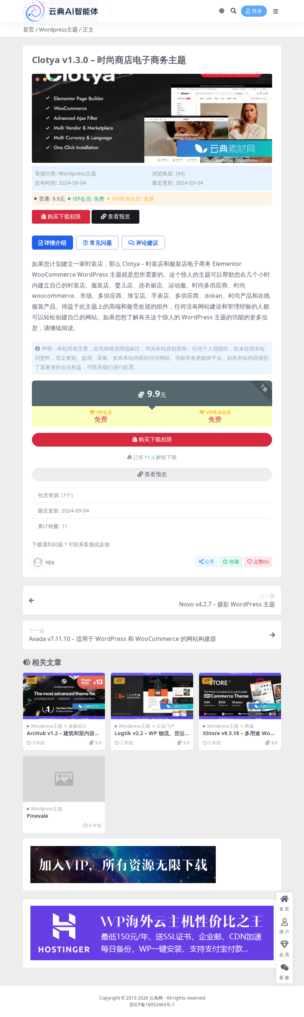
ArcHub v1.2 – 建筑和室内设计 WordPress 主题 (63, 736)
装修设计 (77, 726)
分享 (209, 562)
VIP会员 (104, 412)
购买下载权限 (64, 217)
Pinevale (37, 815)
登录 (257, 11)
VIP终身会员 (218, 412)
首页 (28, 29)
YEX (49, 562)
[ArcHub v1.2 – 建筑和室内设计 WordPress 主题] (64, 696)
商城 (249, 726)
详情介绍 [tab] (55, 242)
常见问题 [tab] (101, 242)
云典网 (156, 998)
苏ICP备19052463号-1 (152, 1004)
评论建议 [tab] (147, 242)
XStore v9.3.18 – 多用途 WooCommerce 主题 (240, 736)
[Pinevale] (64, 779)
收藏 (234, 562)
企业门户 (165, 726)
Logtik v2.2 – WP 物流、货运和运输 (150, 736)
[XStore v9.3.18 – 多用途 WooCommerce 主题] (240, 696)
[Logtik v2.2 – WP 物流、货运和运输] (152, 696)
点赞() (261, 562)
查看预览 (119, 217)
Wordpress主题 (58, 29)
